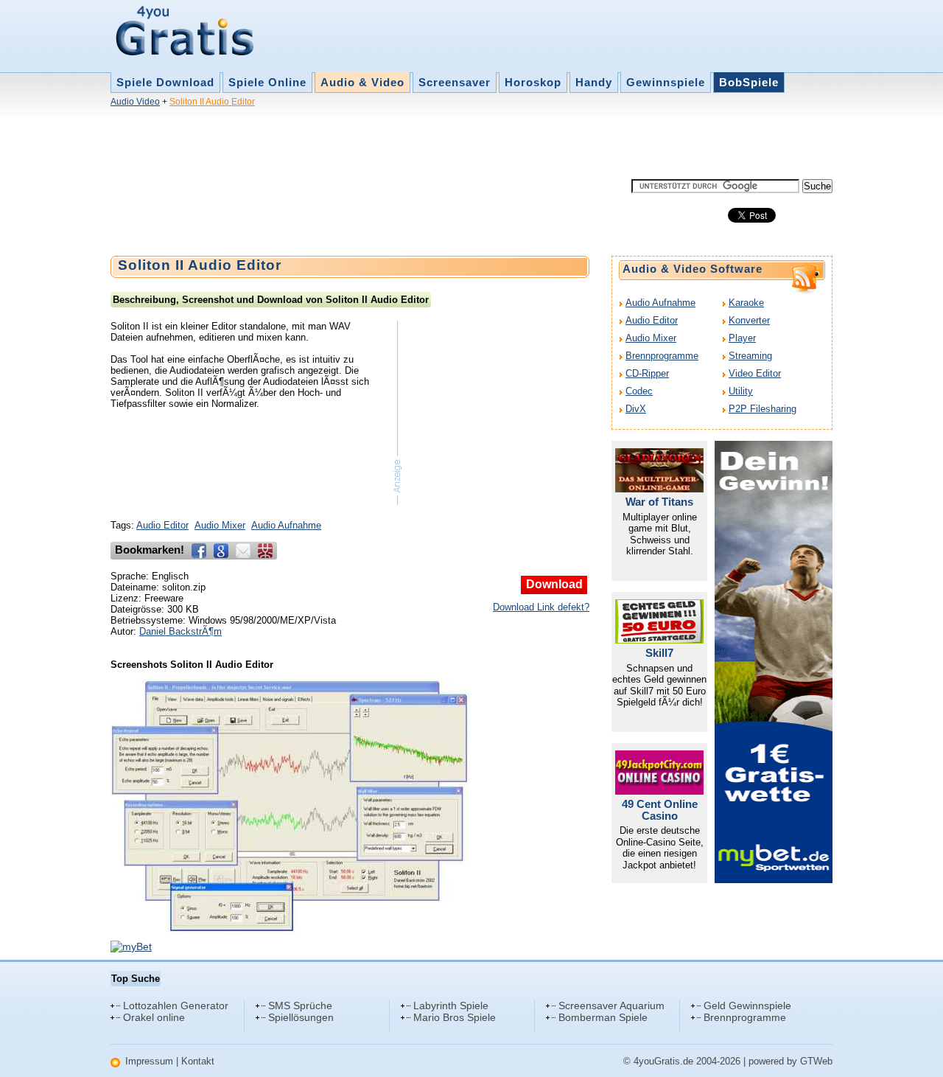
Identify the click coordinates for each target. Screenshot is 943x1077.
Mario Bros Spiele (454, 1017)
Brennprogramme (661, 355)
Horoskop (533, 82)
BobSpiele (749, 82)
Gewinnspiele (665, 82)
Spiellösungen (301, 1017)
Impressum (149, 1061)
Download (554, 584)
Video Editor (755, 373)
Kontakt (197, 1061)
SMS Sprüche (300, 1005)
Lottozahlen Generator (175, 1005)
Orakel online (154, 1017)
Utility (741, 391)
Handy (593, 82)
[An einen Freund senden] (243, 550)
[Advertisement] (379, 146)
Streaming (750, 355)
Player (742, 338)
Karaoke (746, 302)
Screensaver (454, 82)
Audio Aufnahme (286, 525)
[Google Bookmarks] (221, 550)
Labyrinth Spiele (450, 1005)
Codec (639, 391)
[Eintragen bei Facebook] (199, 550)
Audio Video (135, 102)
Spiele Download (165, 82)
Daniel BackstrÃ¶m (180, 631)
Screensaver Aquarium (611, 1005)
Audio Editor (162, 525)
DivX (635, 408)
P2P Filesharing (762, 408)
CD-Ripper (647, 373)
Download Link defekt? (541, 607)
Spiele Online (267, 82)
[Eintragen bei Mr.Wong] (265, 550)
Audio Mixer (219, 525)
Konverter (749, 320)
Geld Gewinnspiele (747, 1005)
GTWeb (816, 1061)
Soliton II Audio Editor (212, 102)
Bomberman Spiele (603, 1017)
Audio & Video (362, 82)
